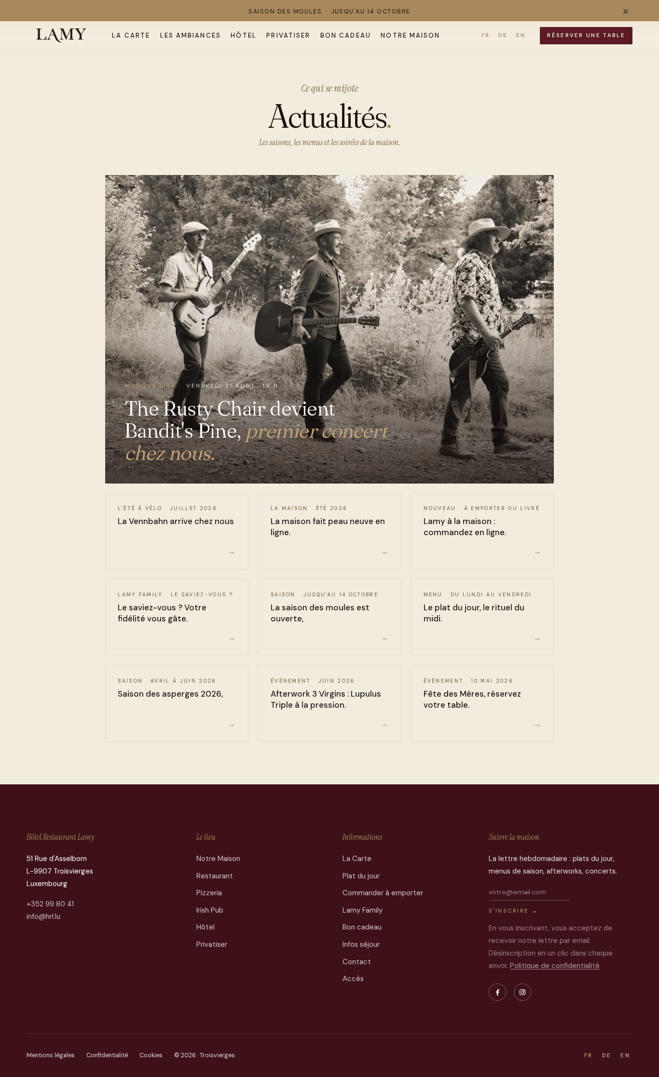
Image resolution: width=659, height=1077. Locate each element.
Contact (357, 962)
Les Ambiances (190, 35)
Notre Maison (410, 35)
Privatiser (288, 35)
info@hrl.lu (43, 916)
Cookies (151, 1055)
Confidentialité (107, 1055)
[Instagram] (522, 992)
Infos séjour (361, 944)
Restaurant (214, 876)
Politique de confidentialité (555, 965)
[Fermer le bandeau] (625, 11)
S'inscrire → (513, 911)
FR (485, 35)
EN (520, 35)
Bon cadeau (345, 35)
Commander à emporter (383, 893)
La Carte (131, 35)
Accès (353, 978)
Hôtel (244, 35)
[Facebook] (497, 992)
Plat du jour (361, 876)
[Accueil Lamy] (61, 35)
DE (503, 35)
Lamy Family (363, 910)
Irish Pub (209, 910)
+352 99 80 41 (50, 904)
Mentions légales (51, 1055)
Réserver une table (586, 35)
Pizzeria (209, 893)
